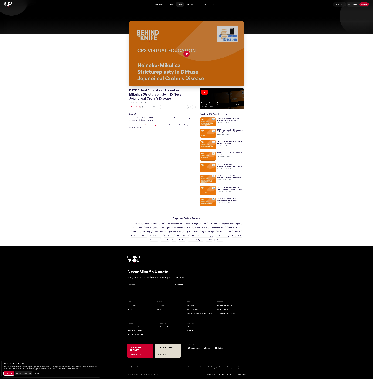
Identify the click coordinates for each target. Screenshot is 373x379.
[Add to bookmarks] (189, 107)
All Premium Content (224, 306)
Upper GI (228, 232)
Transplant (154, 240)
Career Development (174, 224)
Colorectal (134, 107)
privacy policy (35, 369)
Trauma (219, 232)
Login (355, 4)
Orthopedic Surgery (218, 228)
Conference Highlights (139, 236)
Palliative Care (233, 228)
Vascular (238, 232)
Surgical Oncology (207, 232)
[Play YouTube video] (186, 53)
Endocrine (138, 228)
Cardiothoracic (155, 236)
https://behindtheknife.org (146, 125)
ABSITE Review (192, 309)
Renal (174, 240)
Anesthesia (136, 224)
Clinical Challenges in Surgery (202, 236)
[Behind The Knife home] (8, 4)
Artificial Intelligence (195, 240)
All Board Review (223, 309)
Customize (38, 373)
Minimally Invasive (201, 228)
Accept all (8, 373)
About (189, 327)
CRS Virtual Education (152, 107)
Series (129, 309)
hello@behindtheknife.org (136, 367)
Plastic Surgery (147, 232)
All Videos (160, 306)
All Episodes (131, 306)
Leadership (165, 240)
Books (219, 317)
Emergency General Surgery (231, 224)
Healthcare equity (222, 236)
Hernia (189, 228)
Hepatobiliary (178, 228)
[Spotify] (207, 348)
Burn (162, 224)
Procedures (159, 232)
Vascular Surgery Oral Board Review (199, 313)
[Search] (349, 4)
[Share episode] (194, 107)
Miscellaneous (169, 236)
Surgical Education (191, 232)
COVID (204, 224)
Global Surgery (165, 228)
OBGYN (209, 240)
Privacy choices (240, 374)
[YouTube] (219, 348)
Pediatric (135, 232)
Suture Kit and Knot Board (226, 313)
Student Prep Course (134, 331)
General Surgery (151, 228)
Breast (155, 224)
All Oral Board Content (165, 327)
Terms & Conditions (225, 374)
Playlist (159, 309)
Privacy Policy (210, 374)
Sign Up (364, 4)
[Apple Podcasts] (194, 348)
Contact (190, 331)
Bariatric (146, 224)
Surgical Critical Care (174, 232)
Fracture (182, 240)
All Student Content (134, 327)
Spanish (220, 240)
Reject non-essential (23, 373)
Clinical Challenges (191, 224)
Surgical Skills (237, 236)
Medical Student (183, 236)
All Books (190, 306)
